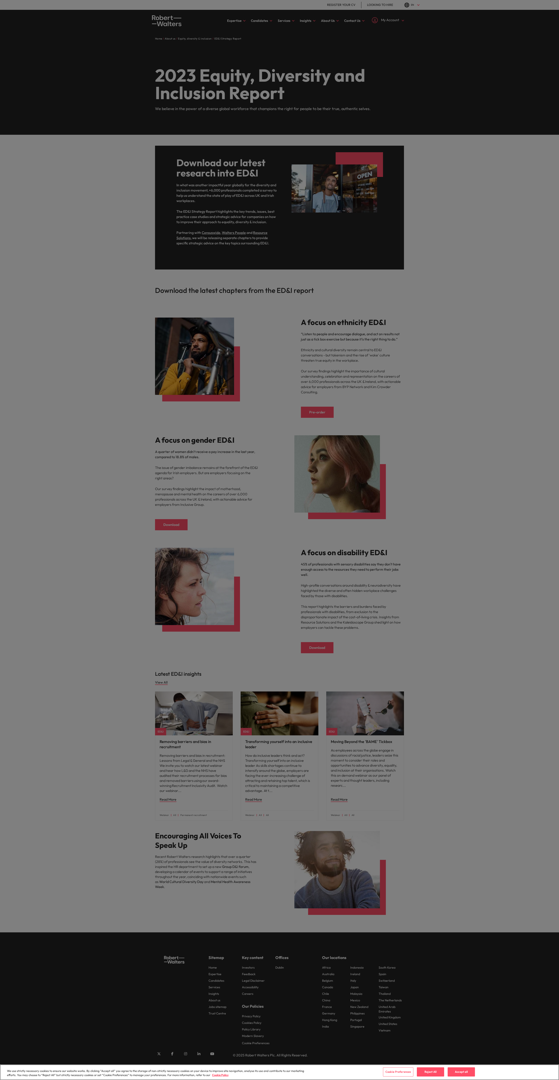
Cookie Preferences (398, 1071)
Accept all (461, 1071)
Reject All (430, 1071)
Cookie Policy (220, 1075)
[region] (279, 1072)
